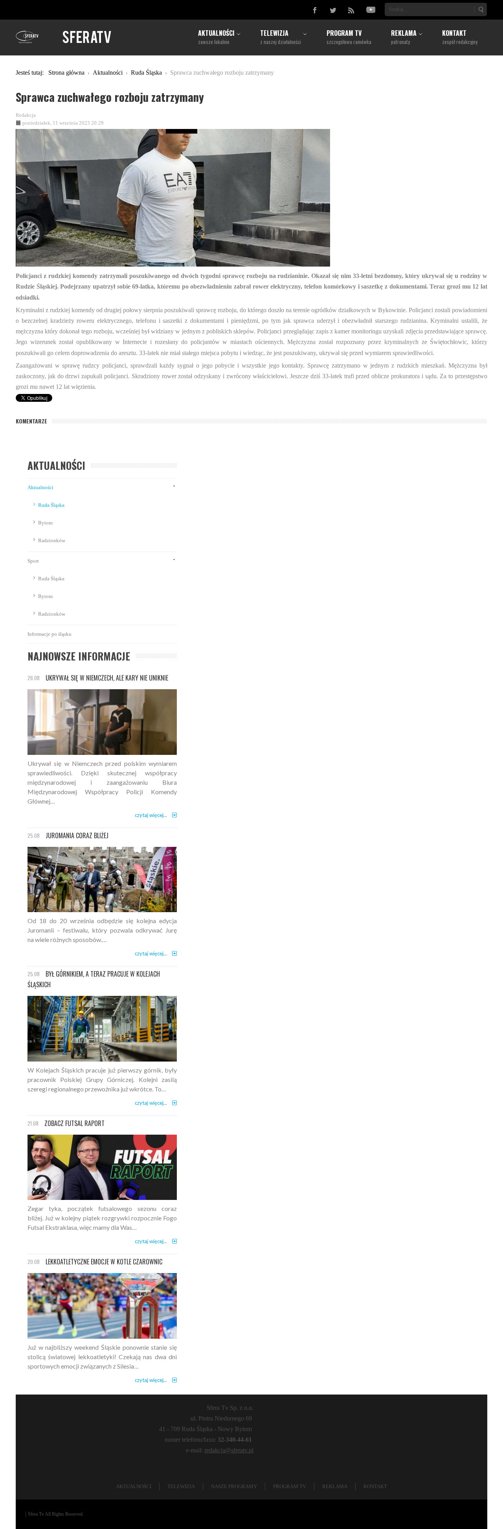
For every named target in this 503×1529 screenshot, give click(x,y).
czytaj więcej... (151, 815)
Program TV (289, 1486)
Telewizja (181, 1486)
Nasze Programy (234, 1486)
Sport (33, 561)
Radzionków (51, 540)
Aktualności (40, 487)
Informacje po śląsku (50, 634)
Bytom (45, 523)
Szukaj (480, 9)
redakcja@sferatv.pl (228, 1450)
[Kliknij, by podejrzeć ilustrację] (173, 197)
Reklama (334, 1486)
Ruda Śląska (51, 505)
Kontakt (375, 1486)
